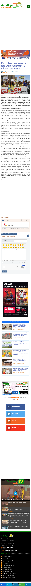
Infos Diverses (6, 577)
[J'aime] (26, 220)
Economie (5, 565)
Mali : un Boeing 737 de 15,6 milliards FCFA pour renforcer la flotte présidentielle (19, 360)
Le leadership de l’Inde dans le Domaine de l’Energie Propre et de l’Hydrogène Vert (20, 343)
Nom (6, 240)
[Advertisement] (15, 27)
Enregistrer (5, 271)
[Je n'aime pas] (28, 220)
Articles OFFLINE (7, 573)
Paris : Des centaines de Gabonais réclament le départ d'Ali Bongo (13, 66)
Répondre (12, 228)
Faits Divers (5, 575)
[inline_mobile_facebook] (3, 584)
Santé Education (7, 563)
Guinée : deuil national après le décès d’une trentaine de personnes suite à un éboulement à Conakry (21, 334)
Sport (4, 567)
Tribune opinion (6, 562)
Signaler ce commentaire (22, 228)
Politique (5, 556)
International (6, 560)
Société (4, 558)
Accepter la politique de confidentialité (14, 262)
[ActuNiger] (12, 5)
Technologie (6, 571)
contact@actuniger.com (11, 550)
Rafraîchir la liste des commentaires (9, 233)
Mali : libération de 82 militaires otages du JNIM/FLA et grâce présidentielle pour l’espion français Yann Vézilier (20, 352)
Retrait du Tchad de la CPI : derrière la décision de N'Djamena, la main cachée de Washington (20, 369)
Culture (4, 569)
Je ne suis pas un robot (12, 266)
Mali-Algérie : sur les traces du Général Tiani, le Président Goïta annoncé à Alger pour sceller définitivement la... (19, 325)
